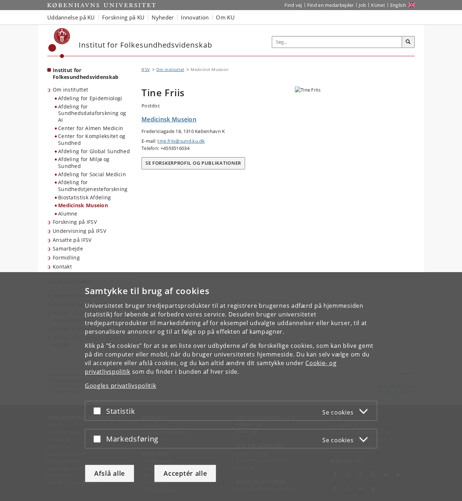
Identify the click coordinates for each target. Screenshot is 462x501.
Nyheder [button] (163, 17)
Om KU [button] (225, 17)
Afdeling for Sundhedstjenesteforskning (93, 185)
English (398, 5)
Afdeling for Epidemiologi (90, 98)
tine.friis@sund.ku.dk (181, 141)
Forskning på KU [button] (123, 17)
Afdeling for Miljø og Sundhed (83, 162)
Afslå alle (109, 473)
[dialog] (231, 386)
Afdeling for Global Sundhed (94, 151)
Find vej (293, 5)
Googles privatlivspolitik (120, 386)
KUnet (378, 5)
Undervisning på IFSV (79, 230)
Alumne (68, 213)
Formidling (66, 257)
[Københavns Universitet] (59, 43)
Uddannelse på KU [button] (71, 17)
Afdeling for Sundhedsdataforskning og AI (92, 113)
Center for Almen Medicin (90, 128)
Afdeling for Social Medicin (92, 174)
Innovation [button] (195, 17)
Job (362, 5)
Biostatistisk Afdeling (84, 197)
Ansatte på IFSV (72, 239)
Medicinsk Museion (83, 205)
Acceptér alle (185, 473)
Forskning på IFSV (75, 221)
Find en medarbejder (330, 5)
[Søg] (408, 42)
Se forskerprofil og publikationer (193, 163)
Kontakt (62, 266)
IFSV (145, 69)
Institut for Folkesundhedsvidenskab (86, 73)
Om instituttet (70, 89)
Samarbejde (68, 248)
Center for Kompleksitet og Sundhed (92, 139)
